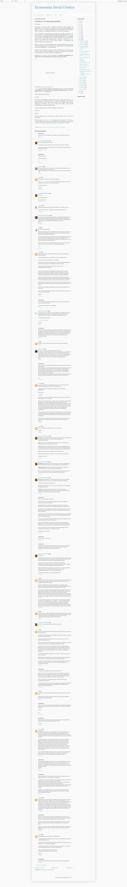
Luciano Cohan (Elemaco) (43, 140)
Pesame (81, 49)
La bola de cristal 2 (83, 47)
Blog (56, 14)
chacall (39, 177)
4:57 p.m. (40, 687)
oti (38, 341)
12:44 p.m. (40, 665)
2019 (80, 22)
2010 (80, 36)
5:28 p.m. (40, 324)
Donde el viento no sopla (85, 62)
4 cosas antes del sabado (85, 69)
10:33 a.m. (40, 574)
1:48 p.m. (40, 296)
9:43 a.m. (40, 770)
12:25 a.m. (40, 422)
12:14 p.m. (40, 223)
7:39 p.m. (40, 359)
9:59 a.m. (40, 458)
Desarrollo (49, 127)
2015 (80, 27)
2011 (80, 34)
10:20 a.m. (40, 540)
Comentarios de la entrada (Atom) (47, 869)
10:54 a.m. (40, 162)
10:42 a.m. (40, 625)
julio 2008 (82, 78)
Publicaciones (49, 14)
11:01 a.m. (40, 173)
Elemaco (63, 127)
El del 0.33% (40, 166)
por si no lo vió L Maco (44, 181)
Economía (53, 127)
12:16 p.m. (40, 248)
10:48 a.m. (40, 150)
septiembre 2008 (83, 46)
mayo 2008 (82, 82)
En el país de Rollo (83, 52)
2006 (80, 93)
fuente (66, 36)
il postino (40, 383)
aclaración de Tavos (46, 120)
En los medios (40, 14)
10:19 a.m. (40, 532)
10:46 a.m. (40, 136)
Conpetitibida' (82, 60)
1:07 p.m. (40, 855)
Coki (39, 227)
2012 (80, 32)
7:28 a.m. (40, 432)
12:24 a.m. (40, 755)
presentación (41, 91)
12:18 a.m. (40, 725)
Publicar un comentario (41, 865)
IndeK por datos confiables (43, 320)
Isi (35, 59)
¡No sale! (81, 59)
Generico (40, 205)
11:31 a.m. (40, 201)
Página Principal (55, 867)
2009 (80, 38)
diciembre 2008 (83, 41)
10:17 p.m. (40, 714)
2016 (80, 25)
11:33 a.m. (40, 211)
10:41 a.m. (40, 618)
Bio (34, 14)
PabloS (39, 834)
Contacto (61, 14)
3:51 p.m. (40, 793)
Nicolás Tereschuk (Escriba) (44, 215)
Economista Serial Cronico (55, 7)
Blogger (70, 877)
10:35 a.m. (40, 607)
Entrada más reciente (39, 867)
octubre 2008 (82, 44)
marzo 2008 (82, 85)
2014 (80, 29)
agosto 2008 (82, 77)
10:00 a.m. (40, 473)
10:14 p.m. (40, 379)
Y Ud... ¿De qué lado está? (85, 57)
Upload (47, 86)
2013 (80, 31)
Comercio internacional (43, 127)
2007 (80, 91)
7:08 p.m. (40, 337)
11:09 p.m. (40, 811)
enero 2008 (82, 89)
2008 (80, 39)
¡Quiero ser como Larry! (84, 66)
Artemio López (41, 349)
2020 (80, 20)
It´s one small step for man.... (85, 51)
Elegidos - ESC (58, 127)
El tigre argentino (83, 67)
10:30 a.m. (40, 830)
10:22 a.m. (40, 549)
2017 (80, 24)
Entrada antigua (69, 867)
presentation (43, 86)
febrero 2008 (82, 87)
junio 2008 (82, 80)
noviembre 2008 (83, 42)
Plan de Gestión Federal (43, 311)
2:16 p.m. (40, 307)
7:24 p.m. (40, 345)
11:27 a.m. (40, 189)
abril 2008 (82, 84)
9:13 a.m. (40, 862)
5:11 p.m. (40, 699)
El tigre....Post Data (83, 64)
